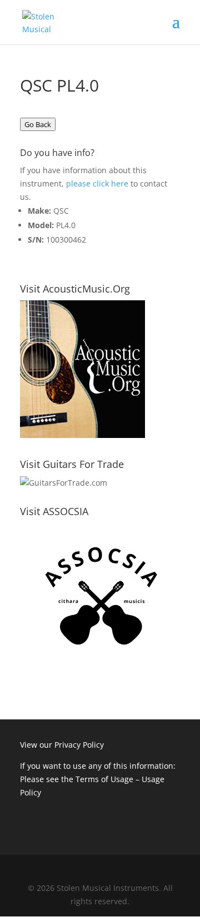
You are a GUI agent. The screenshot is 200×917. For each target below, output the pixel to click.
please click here (97, 183)
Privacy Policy (79, 744)
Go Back (37, 124)
